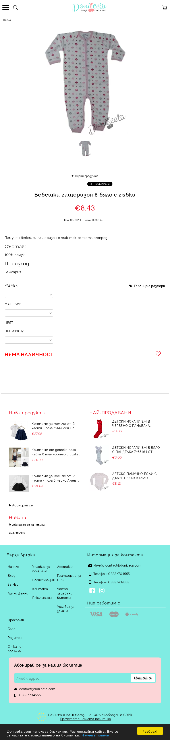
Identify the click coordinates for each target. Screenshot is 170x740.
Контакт (40, 588)
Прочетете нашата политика (85, 718)
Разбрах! (150, 731)
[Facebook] (93, 590)
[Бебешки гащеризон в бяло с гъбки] (85, 148)
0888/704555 (119, 573)
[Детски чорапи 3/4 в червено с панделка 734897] (99, 429)
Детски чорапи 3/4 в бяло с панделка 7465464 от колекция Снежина (136, 449)
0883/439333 (118, 582)
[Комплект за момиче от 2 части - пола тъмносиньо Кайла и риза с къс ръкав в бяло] (19, 431)
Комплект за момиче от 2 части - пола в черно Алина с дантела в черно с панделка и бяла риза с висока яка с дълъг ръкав (56, 478)
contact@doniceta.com (123, 565)
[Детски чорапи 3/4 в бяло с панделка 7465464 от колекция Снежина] (99, 455)
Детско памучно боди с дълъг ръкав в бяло (134, 475)
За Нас (13, 584)
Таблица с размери (149, 285)
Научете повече (95, 735)
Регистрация (43, 580)
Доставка (65, 566)
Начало (7, 19)
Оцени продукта (86, 176)
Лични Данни (18, 593)
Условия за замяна (66, 608)
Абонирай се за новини (28, 524)
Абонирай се (22, 505)
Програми (16, 620)
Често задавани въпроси (64, 593)
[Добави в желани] (159, 353)
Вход (11, 575)
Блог (11, 628)
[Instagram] (102, 590)
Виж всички (17, 532)
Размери (15, 637)
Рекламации (42, 597)
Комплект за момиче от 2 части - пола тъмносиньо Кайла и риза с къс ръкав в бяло (54, 425)
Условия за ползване (41, 568)
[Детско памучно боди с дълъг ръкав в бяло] (99, 481)
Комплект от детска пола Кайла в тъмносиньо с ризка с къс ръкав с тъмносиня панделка (55, 451)
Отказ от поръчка (16, 648)
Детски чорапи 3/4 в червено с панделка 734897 (131, 423)
